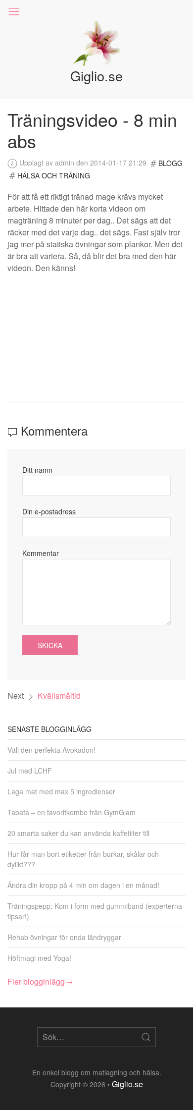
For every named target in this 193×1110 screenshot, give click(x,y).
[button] (13, 11)
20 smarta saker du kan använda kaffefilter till (78, 833)
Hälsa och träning (53, 175)
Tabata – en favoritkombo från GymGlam (71, 812)
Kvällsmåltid (59, 695)
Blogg (170, 163)
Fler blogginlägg (36, 981)
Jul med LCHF (29, 771)
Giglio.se (127, 1084)
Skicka (50, 645)
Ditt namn (37, 470)
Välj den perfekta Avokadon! (51, 750)
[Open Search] (146, 1037)
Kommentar (40, 553)
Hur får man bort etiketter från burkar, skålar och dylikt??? (83, 859)
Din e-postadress (49, 511)
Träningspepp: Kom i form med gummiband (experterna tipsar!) (94, 911)
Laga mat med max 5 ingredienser (61, 791)
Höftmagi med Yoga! (39, 958)
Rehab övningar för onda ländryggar (64, 937)
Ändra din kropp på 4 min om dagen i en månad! (83, 885)
